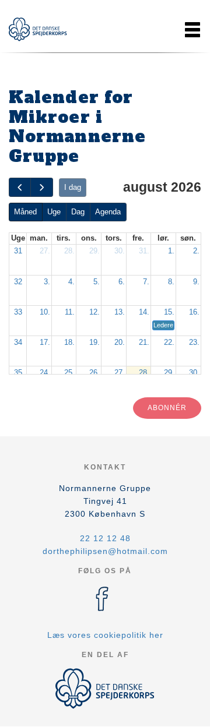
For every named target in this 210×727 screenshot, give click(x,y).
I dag (72, 187)
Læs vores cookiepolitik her (105, 635)
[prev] (20, 187)
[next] (41, 187)
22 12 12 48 (105, 538)
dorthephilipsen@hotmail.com (105, 551)
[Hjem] (38, 29)
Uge (54, 211)
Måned (25, 211)
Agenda (108, 211)
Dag (78, 211)
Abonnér (167, 408)
